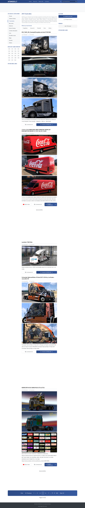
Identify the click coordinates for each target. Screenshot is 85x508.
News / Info (41, 1)
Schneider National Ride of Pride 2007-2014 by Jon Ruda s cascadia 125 (38, 278)
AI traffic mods (12, 35)
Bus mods (11, 23)
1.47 (18, 51)
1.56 (9, 57)
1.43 (18, 48)
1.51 (18, 53)
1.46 (15, 51)
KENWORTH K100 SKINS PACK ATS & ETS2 (33, 387)
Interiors (11, 25)
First (22, 493)
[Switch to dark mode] (61, 1)
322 (57, 493)
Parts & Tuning (12, 28)
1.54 (15, 55)
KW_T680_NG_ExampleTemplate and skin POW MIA (36, 32)
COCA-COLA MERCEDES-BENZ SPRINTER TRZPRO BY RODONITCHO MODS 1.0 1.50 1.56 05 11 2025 (36, 130)
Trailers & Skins (12, 18)
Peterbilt (39, 28)
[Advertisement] (42, 7)
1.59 (18, 57)
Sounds (10, 40)
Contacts (47, 1)
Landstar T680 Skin (27, 242)
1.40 (9, 48)
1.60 (9, 60)
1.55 (18, 55)
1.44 (9, 51)
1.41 (12, 48)
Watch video (27, 204)
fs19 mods (45, 506)
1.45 (12, 51)
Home (30, 1)
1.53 (12, 55)
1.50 (15, 53)
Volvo (44, 28)
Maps (10, 38)
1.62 (15, 60)
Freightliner (25, 28)
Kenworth (32, 28)
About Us (35, 1)
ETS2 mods (68, 26)
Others (10, 42)
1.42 (15, 48)
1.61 (12, 60)
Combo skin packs (13, 30)
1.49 (12, 53)
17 (52, 493)
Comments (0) (30, 124)
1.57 (12, 57)
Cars (10, 33)
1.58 (15, 57)
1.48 (9, 53)
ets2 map (40, 506)
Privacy (49, 504)
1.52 (9, 55)
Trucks (10, 16)
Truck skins (11, 21)
